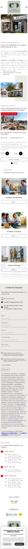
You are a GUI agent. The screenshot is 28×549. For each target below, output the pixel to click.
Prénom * (5, 322)
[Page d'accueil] (14, 7)
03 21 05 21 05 (9, 298)
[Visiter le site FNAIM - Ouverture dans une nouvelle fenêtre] (20, 514)
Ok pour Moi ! (19, 544)
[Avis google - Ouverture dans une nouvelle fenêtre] (14, 502)
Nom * (3, 315)
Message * (5, 344)
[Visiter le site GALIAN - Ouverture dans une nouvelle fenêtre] (11, 514)
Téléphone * (6, 337)
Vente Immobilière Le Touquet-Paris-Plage (14, 470)
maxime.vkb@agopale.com (13, 302)
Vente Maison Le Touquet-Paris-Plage (14, 455)
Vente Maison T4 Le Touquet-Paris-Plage (14, 482)
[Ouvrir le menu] (26, 7)
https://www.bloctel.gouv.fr (15, 420)
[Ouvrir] (2, 7)
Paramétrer (7, 544)
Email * (4, 330)
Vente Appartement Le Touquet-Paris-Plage (15, 458)
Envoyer (5, 369)
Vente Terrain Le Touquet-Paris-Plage (14, 461)
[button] (12, 163)
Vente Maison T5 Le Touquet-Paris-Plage (14, 486)
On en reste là (19, 528)
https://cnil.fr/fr (21, 404)
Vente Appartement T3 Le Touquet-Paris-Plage (15, 479)
